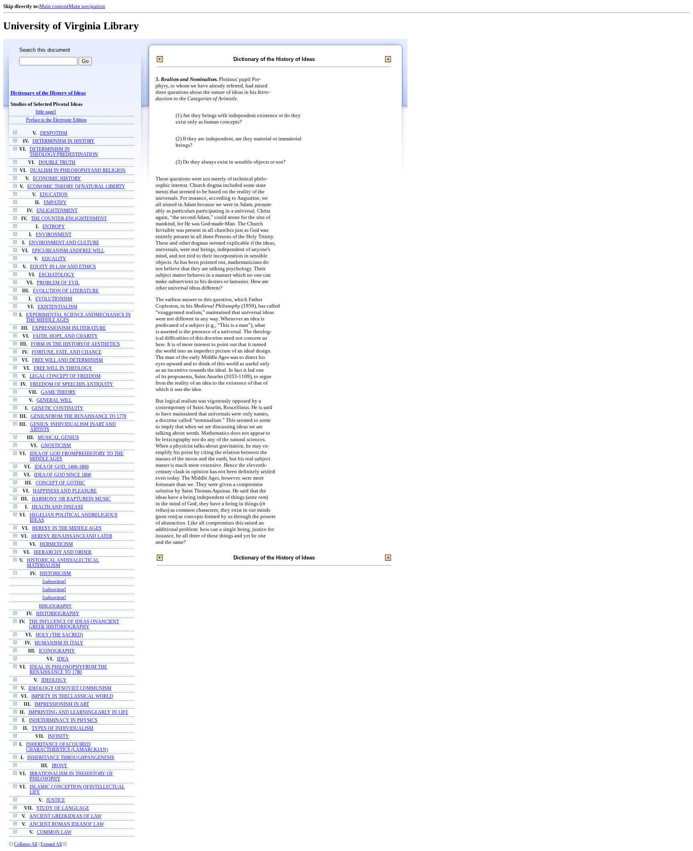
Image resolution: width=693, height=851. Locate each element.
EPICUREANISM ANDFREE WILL (68, 250)
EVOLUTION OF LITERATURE (66, 291)
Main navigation (87, 6)
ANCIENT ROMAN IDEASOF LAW (66, 824)
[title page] (46, 112)
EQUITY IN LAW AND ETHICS (63, 266)
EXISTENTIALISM (57, 307)
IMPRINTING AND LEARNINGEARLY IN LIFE (78, 712)
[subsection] (54, 581)
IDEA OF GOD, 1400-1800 (61, 467)
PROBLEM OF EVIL (58, 283)
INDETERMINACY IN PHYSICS (63, 720)
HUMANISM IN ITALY (58, 643)
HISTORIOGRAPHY (57, 613)
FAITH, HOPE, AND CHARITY (65, 336)
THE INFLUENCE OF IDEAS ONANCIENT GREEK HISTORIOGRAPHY (74, 624)
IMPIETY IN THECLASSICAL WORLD (72, 696)
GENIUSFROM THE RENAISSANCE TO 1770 (78, 416)
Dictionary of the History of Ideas (48, 93)
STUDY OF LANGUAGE (62, 808)
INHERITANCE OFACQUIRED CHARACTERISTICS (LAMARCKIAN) (67, 747)
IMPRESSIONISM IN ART (61, 704)
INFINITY (58, 736)
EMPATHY (55, 202)
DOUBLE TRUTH (56, 162)
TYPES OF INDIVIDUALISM (62, 728)
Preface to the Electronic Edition (56, 120)
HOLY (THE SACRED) (59, 635)
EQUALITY (54, 258)
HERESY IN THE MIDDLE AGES (66, 528)
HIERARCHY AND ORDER (62, 552)
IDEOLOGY (54, 680)
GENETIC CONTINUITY (57, 408)
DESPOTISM (53, 133)
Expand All (51, 844)
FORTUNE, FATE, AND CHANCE (66, 352)
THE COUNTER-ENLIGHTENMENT (69, 218)
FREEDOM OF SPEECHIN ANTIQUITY (71, 384)
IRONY (59, 765)
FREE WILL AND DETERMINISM (67, 360)
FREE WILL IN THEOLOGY (63, 368)
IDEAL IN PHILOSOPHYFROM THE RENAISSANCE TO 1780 (68, 670)
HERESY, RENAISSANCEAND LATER (71, 536)
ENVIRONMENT (53, 234)
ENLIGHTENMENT (56, 210)
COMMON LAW (54, 832)
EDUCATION (54, 194)
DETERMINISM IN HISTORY (63, 141)
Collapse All (25, 844)
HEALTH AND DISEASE (57, 507)
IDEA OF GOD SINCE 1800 (62, 475)
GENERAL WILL (54, 400)
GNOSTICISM (56, 445)
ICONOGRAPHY (57, 651)
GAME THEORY (58, 392)
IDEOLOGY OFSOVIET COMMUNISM (69, 688)
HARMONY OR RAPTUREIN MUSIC (71, 499)
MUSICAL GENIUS (58, 437)
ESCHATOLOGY (57, 275)
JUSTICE (55, 800)
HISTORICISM (55, 573)
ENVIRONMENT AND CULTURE (64, 242)
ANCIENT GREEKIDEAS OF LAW (65, 816)
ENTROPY (54, 226)
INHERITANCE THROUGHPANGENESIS (70, 757)
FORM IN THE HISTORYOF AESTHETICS (75, 344)
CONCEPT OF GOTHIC (60, 483)
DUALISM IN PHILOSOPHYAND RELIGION (78, 170)
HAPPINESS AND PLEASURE (65, 491)
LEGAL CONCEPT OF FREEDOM (65, 376)
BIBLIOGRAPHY (55, 606)
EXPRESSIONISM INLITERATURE (69, 328)
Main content (54, 6)
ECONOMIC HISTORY (57, 178)
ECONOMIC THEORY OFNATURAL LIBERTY (76, 186)
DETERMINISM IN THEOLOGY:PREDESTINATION (64, 152)
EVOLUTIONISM (53, 299)
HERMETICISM (56, 544)
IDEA (63, 659)
